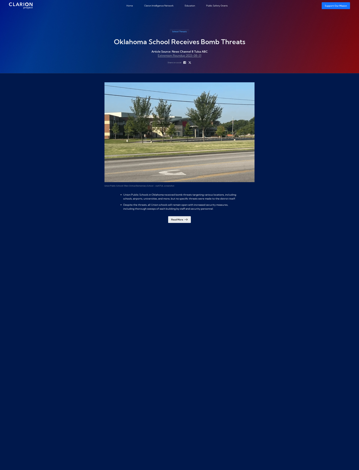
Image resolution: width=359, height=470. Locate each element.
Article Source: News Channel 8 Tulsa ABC (179, 51)
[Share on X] (189, 62)
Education (190, 5)
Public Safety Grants (217, 5)
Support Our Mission (336, 5)
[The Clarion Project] (21, 5)
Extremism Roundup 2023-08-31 (179, 55)
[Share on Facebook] (184, 62)
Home (129, 5)
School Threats (179, 31)
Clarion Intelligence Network (159, 5)
